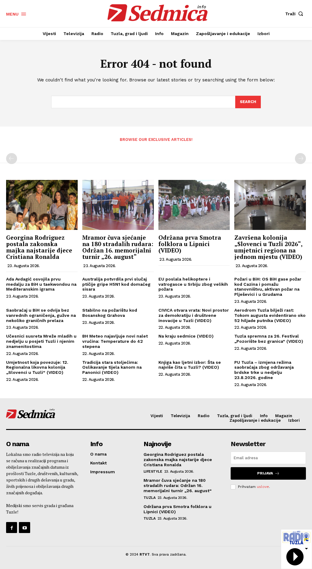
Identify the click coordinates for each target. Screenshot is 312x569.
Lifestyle (153, 471)
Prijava (265, 473)
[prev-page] (11, 158)
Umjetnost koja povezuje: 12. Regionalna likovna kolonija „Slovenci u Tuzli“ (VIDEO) (37, 367)
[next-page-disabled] (300, 158)
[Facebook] (11, 527)
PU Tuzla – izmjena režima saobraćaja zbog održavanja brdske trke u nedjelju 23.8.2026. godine (264, 370)
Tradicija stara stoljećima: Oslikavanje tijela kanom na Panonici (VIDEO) (112, 367)
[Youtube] (24, 527)
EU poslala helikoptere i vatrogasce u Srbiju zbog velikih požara (193, 284)
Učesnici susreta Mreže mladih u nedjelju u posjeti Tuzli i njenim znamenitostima (41, 341)
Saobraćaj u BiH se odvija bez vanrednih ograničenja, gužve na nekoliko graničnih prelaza (41, 315)
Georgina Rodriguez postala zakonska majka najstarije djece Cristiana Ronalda (39, 247)
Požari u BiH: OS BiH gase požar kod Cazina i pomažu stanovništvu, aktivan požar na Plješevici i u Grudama (267, 287)
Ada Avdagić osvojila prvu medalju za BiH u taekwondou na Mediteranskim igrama (41, 284)
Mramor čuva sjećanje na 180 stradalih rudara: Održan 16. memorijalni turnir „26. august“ (117, 247)
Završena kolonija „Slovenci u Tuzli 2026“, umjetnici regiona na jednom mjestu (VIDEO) (268, 247)
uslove (263, 487)
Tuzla (150, 498)
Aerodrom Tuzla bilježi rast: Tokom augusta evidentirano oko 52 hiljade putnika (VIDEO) (270, 315)
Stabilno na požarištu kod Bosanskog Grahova (109, 313)
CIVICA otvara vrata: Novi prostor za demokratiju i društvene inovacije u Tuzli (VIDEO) (193, 315)
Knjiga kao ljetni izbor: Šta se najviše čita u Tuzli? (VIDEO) (189, 365)
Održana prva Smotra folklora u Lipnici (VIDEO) (189, 244)
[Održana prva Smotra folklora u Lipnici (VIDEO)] (194, 205)
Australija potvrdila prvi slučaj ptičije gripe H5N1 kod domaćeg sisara (116, 284)
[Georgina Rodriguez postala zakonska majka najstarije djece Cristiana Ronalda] (42, 205)
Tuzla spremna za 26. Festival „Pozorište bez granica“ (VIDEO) (268, 339)
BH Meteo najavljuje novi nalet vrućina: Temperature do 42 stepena (115, 341)
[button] (295, 13)
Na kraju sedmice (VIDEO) (186, 336)
